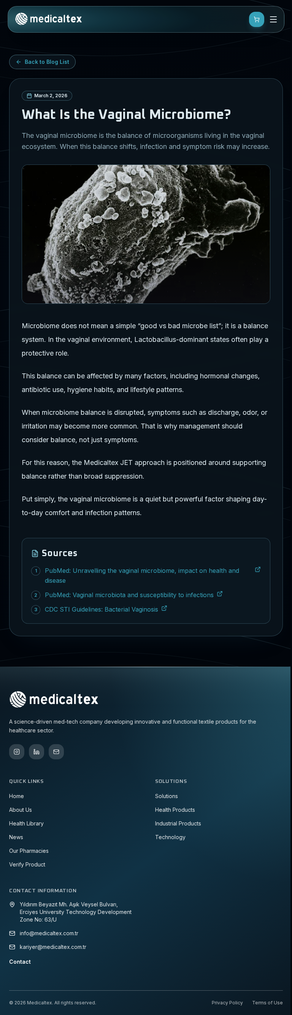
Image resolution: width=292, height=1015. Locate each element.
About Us (20, 809)
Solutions (166, 796)
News (16, 837)
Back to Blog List (47, 61)
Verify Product (27, 864)
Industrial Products (178, 823)
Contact (20, 961)
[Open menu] (273, 19)
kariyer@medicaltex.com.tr (53, 947)
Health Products (175, 809)
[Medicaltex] (48, 19)
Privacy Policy (227, 1003)
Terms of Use (267, 1003)
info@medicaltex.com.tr (49, 933)
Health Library (26, 823)
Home (16, 796)
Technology (170, 837)
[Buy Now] (256, 19)
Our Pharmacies (29, 850)
